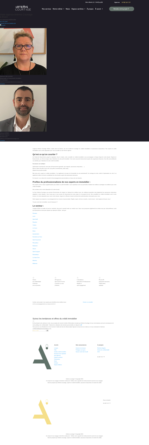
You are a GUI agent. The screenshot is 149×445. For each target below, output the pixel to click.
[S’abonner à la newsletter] (47, 330)
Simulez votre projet (120, 9)
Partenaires (57, 359)
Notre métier (57, 9)
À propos (90, 9)
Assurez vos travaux (81, 348)
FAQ (55, 350)
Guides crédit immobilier (60, 351)
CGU (98, 351)
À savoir (98, 9)
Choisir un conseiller (88, 302)
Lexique (56, 348)
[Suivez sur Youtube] (47, 372)
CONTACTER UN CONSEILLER (8, 23)
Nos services (46, 9)
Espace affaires (58, 364)
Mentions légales (101, 348)
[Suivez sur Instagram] (40, 372)
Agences (116, 2)
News (68, 9)
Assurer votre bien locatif (82, 351)
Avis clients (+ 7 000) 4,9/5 (94, 2)
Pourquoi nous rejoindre (60, 353)
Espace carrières (78, 9)
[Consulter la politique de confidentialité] (81, 325)
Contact (56, 363)
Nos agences (57, 355)
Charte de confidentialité (103, 350)
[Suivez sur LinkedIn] (37, 372)
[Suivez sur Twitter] (43, 372)
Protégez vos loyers (80, 350)
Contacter (2, 83)
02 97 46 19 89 (3, 21)
